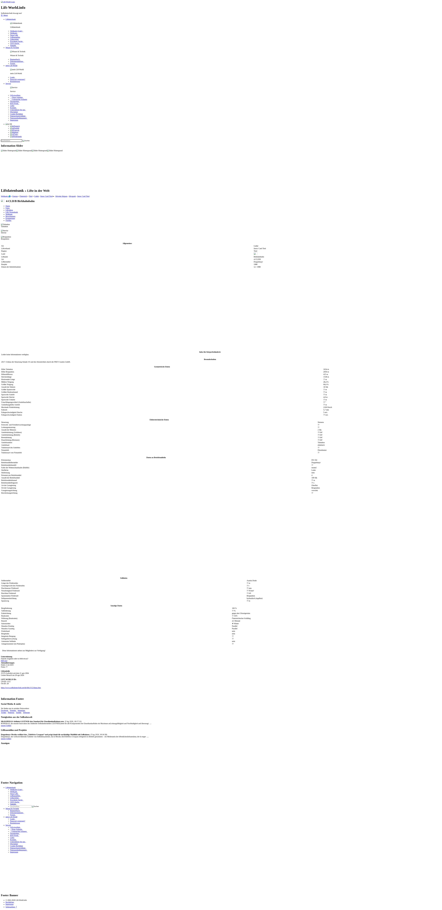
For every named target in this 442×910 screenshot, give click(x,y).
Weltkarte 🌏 (6, 196)
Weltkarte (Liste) (16, 31)
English (16, 128)
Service (8, 84)
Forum (13, 63)
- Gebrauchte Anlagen (18, 99)
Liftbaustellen (15, 37)
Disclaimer (14, 112)
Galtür (36, 196)
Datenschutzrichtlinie (18, 116)
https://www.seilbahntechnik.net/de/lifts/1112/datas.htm (21, 688)
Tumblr (18, 713)
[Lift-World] (8, 2)
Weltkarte (14, 33)
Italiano (15, 132)
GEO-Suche (15, 43)
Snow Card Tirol (46, 196)
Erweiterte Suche (16, 41)
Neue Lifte (14, 35)
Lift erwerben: (15, 95)
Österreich (23, 196)
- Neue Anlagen (16, 97)
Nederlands (17, 137)
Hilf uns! (4, 661)
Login (12, 77)
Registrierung (15, 81)
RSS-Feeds (14, 104)
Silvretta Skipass (61, 196)
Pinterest (11, 713)
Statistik (13, 46)
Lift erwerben (15, 827)
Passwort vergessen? (17, 79)
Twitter (3, 713)
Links (12, 106)
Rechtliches (10, 902)
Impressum (14, 120)
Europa (15, 196)
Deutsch (17, 126)
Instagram (21, 710)
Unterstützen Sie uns (18, 110)
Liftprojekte (14, 39)
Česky (15, 134)
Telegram (26, 713)
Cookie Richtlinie (16, 114)
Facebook (4, 710)
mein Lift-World (11, 66)
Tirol (30, 196)
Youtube (13, 710)
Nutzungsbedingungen (19, 118)
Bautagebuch (15, 59)
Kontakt (13, 108)
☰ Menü (4, 15)
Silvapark (72, 196)
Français (16, 130)
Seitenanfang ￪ (11, 907)
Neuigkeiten (15, 101)
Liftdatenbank (11, 19)
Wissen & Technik (12, 48)
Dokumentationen (17, 61)
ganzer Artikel (6, 726)
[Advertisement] (70, 170)
